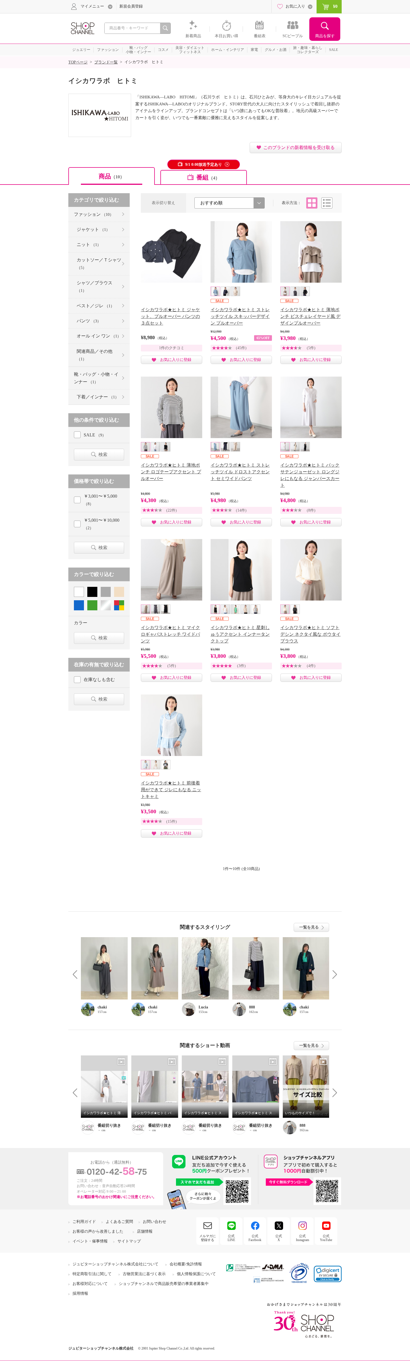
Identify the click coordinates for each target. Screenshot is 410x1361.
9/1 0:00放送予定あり (203, 164)
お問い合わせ (154, 1222)
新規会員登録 (131, 6)
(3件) (241, 666)
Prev (77, 974)
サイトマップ (129, 1241)
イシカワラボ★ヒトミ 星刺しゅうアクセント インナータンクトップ (240, 634)
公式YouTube (326, 1238)
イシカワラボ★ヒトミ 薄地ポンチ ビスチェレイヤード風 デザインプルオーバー (310, 316)
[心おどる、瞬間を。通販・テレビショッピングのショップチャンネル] (82, 28)
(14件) (241, 510)
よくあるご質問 (119, 1222)
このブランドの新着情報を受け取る (299, 147)
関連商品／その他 (94, 355)
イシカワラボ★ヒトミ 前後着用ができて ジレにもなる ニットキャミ (171, 790)
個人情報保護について (196, 1274)
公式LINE (231, 1238)
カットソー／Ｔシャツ (99, 263)
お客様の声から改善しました (98, 1231)
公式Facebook (255, 1238)
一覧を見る (309, 927)
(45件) (241, 348)
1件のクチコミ (171, 348)
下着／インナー (98, 396)
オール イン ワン (99, 336)
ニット (89, 244)
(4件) (311, 666)
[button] (328, 1274)
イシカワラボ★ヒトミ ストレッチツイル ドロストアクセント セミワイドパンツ (240, 472)
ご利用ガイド (84, 1222)
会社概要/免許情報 (186, 1264)
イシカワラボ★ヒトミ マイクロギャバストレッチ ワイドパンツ (170, 634)
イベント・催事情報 (90, 1241)
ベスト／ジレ (95, 305)
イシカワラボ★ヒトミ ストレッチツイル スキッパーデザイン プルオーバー (240, 316)
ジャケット (93, 229)
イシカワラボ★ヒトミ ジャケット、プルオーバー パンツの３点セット (170, 316)
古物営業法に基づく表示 (144, 1274)
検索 (102, 454)
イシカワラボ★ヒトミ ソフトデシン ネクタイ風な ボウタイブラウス (310, 634)
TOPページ (78, 62)
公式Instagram (302, 1238)
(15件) (171, 821)
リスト (326, 203)
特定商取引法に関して (92, 1274)
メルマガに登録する (207, 1238)
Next (332, 974)
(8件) (311, 510)
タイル (311, 203)
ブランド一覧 (106, 62)
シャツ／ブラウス (94, 286)
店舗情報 (145, 1231)
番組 (208, 177)
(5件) (311, 348)
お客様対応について (90, 1284)
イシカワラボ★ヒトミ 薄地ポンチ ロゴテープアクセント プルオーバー (171, 472)
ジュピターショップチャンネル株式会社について (115, 1264)
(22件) (171, 510)
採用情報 (80, 1293)
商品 (111, 176)
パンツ (89, 320)
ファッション (94, 214)
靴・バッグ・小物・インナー (96, 378)
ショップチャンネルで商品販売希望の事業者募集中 (164, 1284)
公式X (278, 1238)
